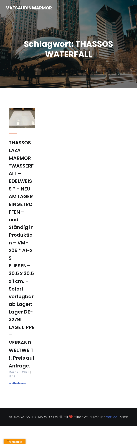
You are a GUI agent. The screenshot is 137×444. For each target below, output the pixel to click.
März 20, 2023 (19, 372)
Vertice (111, 417)
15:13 (12, 376)
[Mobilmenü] (130, 8)
